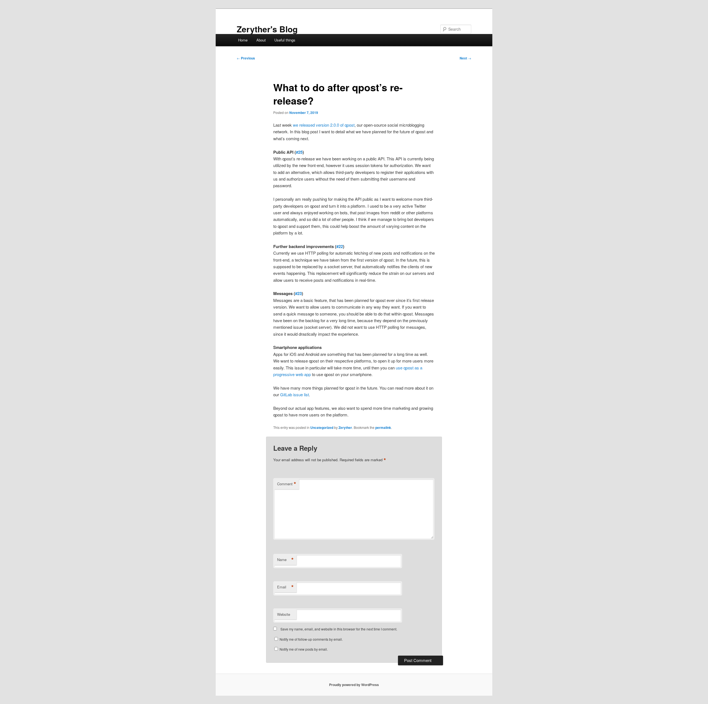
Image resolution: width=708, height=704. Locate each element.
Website (283, 614)
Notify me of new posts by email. (304, 649)
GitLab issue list (294, 394)
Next (465, 58)
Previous (246, 58)
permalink (383, 427)
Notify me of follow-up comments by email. (311, 639)
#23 (298, 293)
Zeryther (345, 427)
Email (285, 587)
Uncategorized (321, 427)
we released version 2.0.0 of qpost (324, 125)
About (261, 40)
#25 (299, 152)
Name (285, 559)
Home (243, 40)
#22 (339, 246)
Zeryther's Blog (267, 29)
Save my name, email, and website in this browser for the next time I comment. (338, 629)
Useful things (284, 40)
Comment (286, 483)
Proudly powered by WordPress (354, 684)
